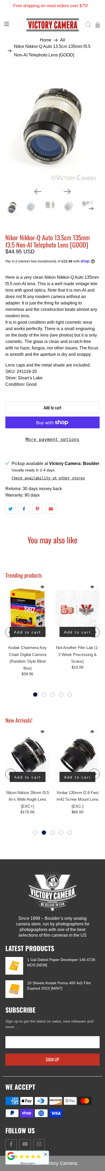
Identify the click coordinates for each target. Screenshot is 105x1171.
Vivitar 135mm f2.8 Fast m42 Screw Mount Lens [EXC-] (28, 799)
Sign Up (52, 1059)
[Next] (67, 192)
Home (45, 40)
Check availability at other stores (48, 478)
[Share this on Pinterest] (37, 509)
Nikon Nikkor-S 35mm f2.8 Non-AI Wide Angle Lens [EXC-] (77, 799)
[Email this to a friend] (51, 509)
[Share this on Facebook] (24, 509)
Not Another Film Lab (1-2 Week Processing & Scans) (77, 654)
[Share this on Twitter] (10, 509)
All (62, 40)
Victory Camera (60, 1163)
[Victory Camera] (52, 24)
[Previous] (38, 192)
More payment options (52, 439)
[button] (35, 694)
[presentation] (10, 632)
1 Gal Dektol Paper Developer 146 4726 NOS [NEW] (61, 962)
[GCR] (11, 1156)
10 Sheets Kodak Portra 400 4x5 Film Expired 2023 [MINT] (59, 985)
